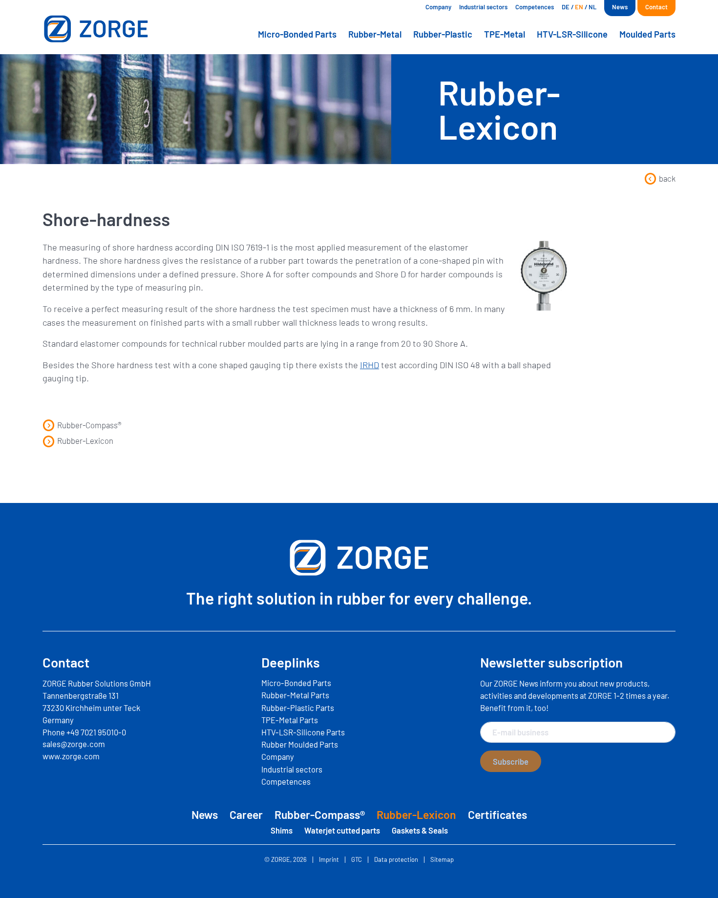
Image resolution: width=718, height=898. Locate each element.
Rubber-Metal (374, 34)
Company (438, 7)
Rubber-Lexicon (85, 440)
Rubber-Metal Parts (295, 695)
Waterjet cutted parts (342, 830)
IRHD (369, 364)
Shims (282, 830)
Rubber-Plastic (442, 34)
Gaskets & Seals (420, 830)
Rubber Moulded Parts (299, 744)
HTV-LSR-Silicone (572, 34)
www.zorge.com (71, 756)
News (620, 7)
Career (246, 814)
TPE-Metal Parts (289, 720)
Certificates (497, 814)
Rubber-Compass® (89, 425)
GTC (356, 859)
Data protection (396, 859)
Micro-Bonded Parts (297, 34)
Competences (534, 7)
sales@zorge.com (73, 744)
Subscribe (510, 761)
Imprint (329, 859)
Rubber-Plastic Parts (297, 707)
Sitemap (442, 859)
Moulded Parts (647, 34)
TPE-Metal (504, 34)
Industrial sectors (483, 7)
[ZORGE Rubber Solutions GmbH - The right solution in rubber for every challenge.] (117, 28)
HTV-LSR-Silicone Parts (303, 732)
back (667, 178)
